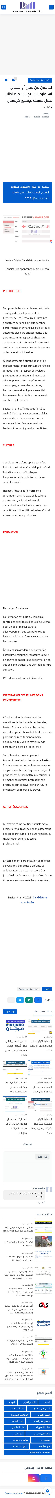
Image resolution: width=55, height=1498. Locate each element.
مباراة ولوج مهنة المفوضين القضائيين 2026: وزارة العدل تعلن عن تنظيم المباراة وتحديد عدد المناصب (18, 1275)
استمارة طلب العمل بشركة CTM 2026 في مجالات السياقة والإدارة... (16, 1126)
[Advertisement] (27, 44)
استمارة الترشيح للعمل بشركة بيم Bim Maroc (18, 1243)
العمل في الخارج (42, 1408)
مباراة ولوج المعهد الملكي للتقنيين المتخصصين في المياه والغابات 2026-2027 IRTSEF (19, 1358)
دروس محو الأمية (42, 1421)
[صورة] (43, 1227)
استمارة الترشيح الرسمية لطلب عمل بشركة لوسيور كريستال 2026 (41, 1126)
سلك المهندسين (42, 1433)
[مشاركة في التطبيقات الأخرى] (11, 1000)
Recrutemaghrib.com (14, 1493)
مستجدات (45, 1440)
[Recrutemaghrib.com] (27, 7)
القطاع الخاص (17, 1408)
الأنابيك (46, 1402)
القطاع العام (44, 1414)
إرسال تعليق (42, 1156)
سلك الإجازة (17, 1421)
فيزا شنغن (18, 1433)
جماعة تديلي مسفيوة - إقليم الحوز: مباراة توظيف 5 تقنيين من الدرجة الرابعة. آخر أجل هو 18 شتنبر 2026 (18, 1376)
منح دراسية (44, 1446)
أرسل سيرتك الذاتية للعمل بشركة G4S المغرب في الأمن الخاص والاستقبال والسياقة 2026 (18, 1309)
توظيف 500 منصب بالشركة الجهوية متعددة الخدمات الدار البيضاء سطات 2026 (20, 1292)
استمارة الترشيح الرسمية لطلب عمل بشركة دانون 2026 (42, 1087)
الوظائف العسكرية (19, 1414)
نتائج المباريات (20, 1446)
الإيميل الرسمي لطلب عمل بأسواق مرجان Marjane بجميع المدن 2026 (16, 1048)
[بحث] (3, 7)
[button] (38, 1000)
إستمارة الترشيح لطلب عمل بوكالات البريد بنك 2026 (40, 1046)
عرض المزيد (10, 1011)
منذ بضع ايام (20, 1037)
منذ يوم (47, 1037)
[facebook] (46, 1478)
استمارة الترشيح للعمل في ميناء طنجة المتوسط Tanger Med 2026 (18, 1229)
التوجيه (12, 1402)
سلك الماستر (18, 1427)
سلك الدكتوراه (43, 1427)
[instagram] (34, 1478)
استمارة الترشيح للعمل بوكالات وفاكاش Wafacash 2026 (15, 1087)
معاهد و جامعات (20, 1440)
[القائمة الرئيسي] (51, 7)
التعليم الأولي (29, 1402)
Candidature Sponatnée (40, 80)
